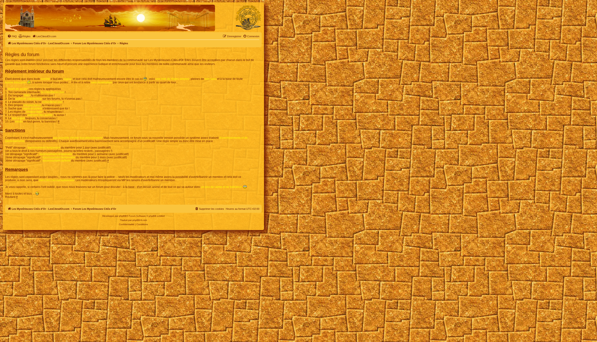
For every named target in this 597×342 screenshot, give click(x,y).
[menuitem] (12, 36)
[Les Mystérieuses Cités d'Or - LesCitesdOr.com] (248, 18)
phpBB (122, 216)
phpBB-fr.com (139, 220)
